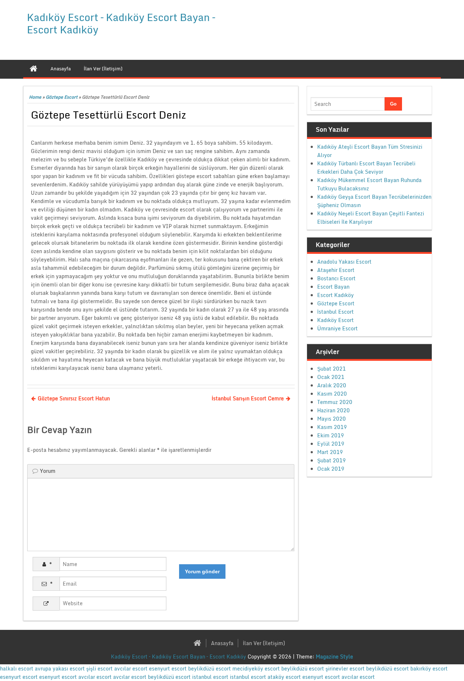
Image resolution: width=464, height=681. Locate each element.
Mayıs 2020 (331, 418)
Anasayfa (222, 643)
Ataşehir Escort (336, 270)
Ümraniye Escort (337, 328)
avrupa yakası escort (60, 668)
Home (35, 97)
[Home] (33, 68)
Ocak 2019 (330, 469)
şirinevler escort (345, 668)
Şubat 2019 (331, 460)
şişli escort (99, 668)
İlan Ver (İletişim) (264, 643)
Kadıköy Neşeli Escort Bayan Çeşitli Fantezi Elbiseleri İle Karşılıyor (370, 217)
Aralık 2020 (331, 385)
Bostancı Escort (336, 278)
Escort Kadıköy (335, 295)
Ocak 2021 (330, 377)
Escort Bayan (333, 286)
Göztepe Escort (62, 97)
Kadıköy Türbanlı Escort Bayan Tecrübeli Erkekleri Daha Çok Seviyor (366, 167)
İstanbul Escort (335, 312)
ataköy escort (284, 677)
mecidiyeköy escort (256, 668)
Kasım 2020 (332, 393)
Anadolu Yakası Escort (344, 261)
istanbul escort (210, 677)
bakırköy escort (429, 668)
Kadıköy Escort (335, 320)
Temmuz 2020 (334, 402)
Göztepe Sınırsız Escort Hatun (74, 398)
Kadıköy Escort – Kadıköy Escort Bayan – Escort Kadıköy (121, 23)
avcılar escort (131, 668)
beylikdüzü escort (209, 668)
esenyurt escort (168, 668)
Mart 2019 (330, 452)
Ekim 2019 (330, 435)
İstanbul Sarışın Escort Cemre (248, 398)
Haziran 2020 (333, 410)
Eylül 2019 (330, 443)
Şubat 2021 (331, 368)
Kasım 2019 (332, 427)
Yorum (47, 471)
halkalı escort (16, 668)
